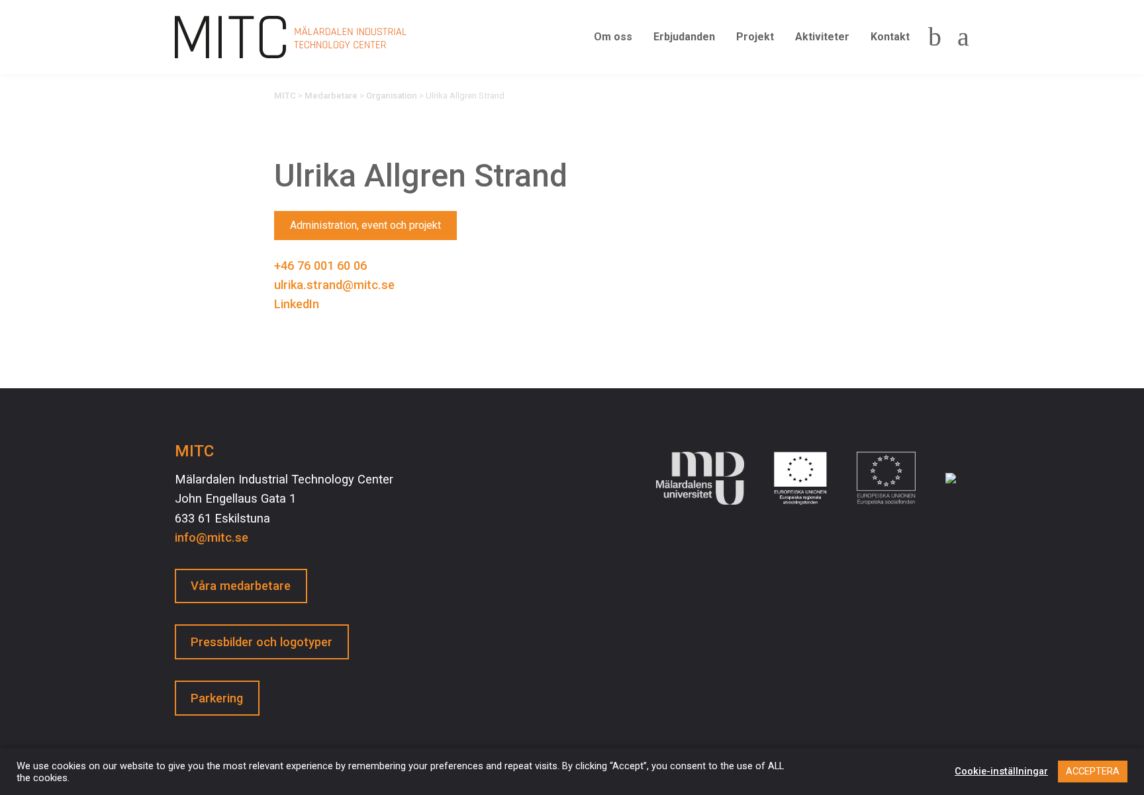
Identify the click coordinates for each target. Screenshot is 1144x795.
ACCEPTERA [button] (1093, 771)
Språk (959, 37)
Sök (934, 37)
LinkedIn (296, 304)
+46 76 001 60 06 (320, 265)
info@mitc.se (211, 537)
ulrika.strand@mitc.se (334, 285)
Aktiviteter (822, 36)
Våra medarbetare (241, 586)
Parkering (217, 698)
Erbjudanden (684, 36)
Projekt (755, 36)
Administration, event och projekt (365, 225)
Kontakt (890, 36)
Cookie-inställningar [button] (1001, 771)
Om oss (613, 36)
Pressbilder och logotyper (261, 642)
